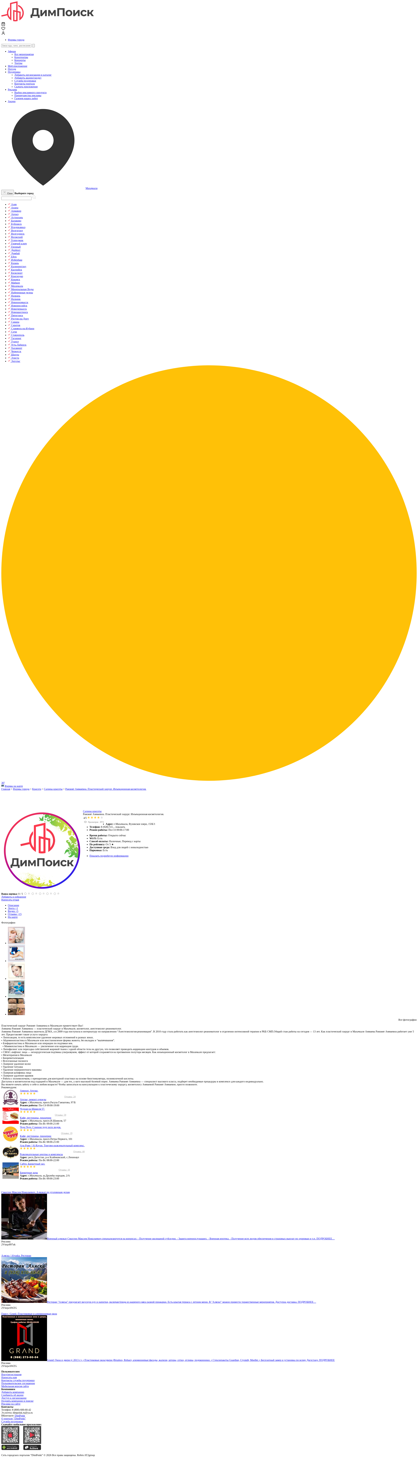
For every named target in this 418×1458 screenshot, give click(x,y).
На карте (13, 917)
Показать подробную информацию (109, 855)
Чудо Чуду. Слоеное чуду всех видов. (40, 1127)
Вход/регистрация (11, 1374)
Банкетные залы (29, 1172)
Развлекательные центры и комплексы (41, 1154)
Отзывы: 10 (64, 1170)
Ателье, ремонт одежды (33, 1099)
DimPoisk (20, 1415)
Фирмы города (16, 39)
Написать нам (9, 1377)
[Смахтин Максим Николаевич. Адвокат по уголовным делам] (24, 1238)
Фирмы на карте (14, 786)
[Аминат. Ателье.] (10, 1104)
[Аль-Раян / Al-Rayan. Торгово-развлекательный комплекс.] (10, 1159)
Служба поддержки (12, 1421)
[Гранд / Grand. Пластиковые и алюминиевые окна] (24, 1360)
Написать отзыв (10, 899)
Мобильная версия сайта (15, 1386)
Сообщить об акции (12, 1395)
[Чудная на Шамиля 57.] (10, 1123)
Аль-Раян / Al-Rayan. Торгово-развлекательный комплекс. (52, 1145)
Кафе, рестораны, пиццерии (35, 1117)
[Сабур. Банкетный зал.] (10, 1177)
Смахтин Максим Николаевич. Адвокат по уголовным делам (35, 1192)
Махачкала (91, 188)
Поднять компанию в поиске (17, 1401)
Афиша (12, 51)
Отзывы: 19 (66, 1133)
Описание (13, 905)
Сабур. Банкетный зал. (32, 1163)
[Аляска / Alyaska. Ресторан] (24, 1302)
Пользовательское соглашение (18, 1383)
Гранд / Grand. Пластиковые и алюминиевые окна (29, 1313)
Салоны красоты (92, 811)
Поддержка (14, 72)
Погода (12, 69)
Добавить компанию (12, 1392)
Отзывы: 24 (70, 1096)
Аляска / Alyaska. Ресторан (16, 1255)
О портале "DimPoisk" (13, 1418)
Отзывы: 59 (60, 1115)
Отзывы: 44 (79, 1151)
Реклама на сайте (10, 1403)
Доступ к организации (13, 1398)
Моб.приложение (17, 66)
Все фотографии (407, 1019)
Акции (12, 101)
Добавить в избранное (13, 896)
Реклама (12, 89)
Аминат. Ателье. (29, 1090)
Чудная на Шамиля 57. (32, 1109)
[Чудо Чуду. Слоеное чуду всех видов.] (10, 1141)
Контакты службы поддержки (18, 1380)
